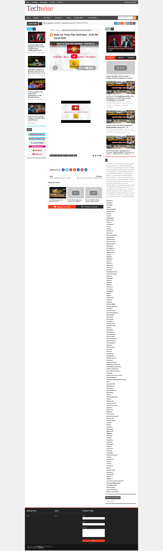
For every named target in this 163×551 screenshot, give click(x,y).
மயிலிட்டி (109, 457)
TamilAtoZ (39, 546)
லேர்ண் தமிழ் (110, 401)
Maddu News (110, 237)
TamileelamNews (111, 338)
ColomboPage (110, 334)
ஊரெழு (108, 424)
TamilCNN (109, 317)
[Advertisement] (102, 11)
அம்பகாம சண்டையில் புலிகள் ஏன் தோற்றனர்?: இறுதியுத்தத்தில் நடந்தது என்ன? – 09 (119, 126)
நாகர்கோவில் (110, 474)
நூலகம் (108, 394)
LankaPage (110, 332)
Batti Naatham (110, 243)
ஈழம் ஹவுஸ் (109, 388)
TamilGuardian (110, 310)
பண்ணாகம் (109, 448)
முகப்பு (27, 2)
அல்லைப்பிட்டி (110, 429)
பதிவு (108, 226)
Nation (108, 327)
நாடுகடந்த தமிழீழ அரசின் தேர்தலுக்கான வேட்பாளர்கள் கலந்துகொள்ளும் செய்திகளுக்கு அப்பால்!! (36, 47)
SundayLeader (111, 325)
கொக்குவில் (109, 444)
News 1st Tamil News (56, 155)
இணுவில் (109, 433)
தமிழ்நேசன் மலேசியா (112, 271)
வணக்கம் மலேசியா (111, 274)
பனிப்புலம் (109, 450)
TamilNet (109, 308)
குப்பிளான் (109, 442)
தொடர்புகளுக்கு (43, 2)
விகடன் (108, 293)
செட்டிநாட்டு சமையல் (111, 405)
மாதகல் (108, 463)
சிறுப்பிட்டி (109, 446)
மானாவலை (109, 465)
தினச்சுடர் (109, 263)
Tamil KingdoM (111, 209)
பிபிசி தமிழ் (109, 246)
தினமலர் (109, 284)
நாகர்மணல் (109, 472)
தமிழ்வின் (109, 203)
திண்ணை (109, 412)
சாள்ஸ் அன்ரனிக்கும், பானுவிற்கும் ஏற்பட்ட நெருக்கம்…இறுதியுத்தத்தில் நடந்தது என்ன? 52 (120, 152)
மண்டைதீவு (109, 459)
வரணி (108, 468)
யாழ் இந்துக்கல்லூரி (111, 485)
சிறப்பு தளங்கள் (110, 384)
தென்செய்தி (109, 297)
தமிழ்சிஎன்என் (110, 211)
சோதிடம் (109, 349)
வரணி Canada (110, 470)
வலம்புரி (108, 261)
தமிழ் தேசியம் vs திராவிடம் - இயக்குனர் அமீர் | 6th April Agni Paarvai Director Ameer (36, 71)
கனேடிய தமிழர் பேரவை (112, 368)
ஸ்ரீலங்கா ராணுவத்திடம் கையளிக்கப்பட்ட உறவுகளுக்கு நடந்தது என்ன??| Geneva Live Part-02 (65, 23)
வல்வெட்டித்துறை (111, 420)
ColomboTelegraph (112, 312)
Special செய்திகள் (111, 235)
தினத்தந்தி (109, 278)
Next (134, 42)
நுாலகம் (108, 399)
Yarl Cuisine (110, 414)
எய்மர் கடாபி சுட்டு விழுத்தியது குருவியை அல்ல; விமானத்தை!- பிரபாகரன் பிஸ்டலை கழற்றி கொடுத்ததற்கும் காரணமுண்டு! (120, 98)
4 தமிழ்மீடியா (110, 224)
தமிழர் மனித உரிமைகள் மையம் (114, 375)
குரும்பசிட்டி (109, 440)
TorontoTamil (110, 347)
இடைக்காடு (109, 431)
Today (57, 30)
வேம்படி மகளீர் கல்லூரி (112, 491)
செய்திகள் (36, 18)
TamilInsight (110, 315)
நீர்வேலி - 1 (109, 476)
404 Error (60, 2)
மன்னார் (108, 422)
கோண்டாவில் (110, 418)
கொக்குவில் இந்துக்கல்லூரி (113, 483)
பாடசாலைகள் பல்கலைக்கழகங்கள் (115, 481)
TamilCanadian (111, 340)
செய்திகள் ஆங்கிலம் (111, 306)
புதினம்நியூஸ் (110, 218)
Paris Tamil (110, 250)
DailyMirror (110, 321)
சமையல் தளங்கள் (111, 403)
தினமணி (109, 282)
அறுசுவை (109, 407)
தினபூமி (108, 280)
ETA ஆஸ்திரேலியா (111, 377)
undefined (42, 52)
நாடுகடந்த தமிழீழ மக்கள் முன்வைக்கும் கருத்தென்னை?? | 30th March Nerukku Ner (35, 94)
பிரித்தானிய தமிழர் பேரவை (113, 364)
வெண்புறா (109, 373)
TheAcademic (110, 336)
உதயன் (108, 254)
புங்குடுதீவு (109, 452)
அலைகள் (109, 300)
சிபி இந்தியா (109, 291)
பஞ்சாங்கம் (109, 360)
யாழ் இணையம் (110, 248)
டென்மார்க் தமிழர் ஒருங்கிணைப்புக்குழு (116, 379)
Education (47, 18)
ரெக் (108, 381)
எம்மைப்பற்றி (34, 2)
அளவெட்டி (109, 427)
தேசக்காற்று (109, 392)
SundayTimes (110, 323)
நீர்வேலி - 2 (109, 478)
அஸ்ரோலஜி (109, 353)
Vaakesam (109, 230)
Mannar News (110, 239)
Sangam (109, 345)
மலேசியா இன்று (110, 304)
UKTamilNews (110, 343)
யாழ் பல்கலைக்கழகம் (112, 489)
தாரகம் (108, 228)
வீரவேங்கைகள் (110, 386)
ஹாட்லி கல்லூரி (110, 487)
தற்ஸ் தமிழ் (109, 265)
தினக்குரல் (109, 259)
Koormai (109, 233)
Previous (107, 42)
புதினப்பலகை (110, 220)
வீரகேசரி (109, 256)
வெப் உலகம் (109, 267)
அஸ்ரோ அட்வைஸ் (111, 358)
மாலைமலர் (109, 287)
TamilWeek (109, 330)
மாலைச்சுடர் (109, 289)
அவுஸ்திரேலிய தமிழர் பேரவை (113, 366)
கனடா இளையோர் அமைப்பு (113, 371)
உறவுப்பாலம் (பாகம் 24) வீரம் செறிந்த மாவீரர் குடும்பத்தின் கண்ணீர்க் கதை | (36, 118)
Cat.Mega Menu (78, 18)
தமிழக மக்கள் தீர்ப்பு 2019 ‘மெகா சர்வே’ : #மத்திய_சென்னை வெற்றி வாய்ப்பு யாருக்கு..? (120, 77)
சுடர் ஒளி (109, 269)
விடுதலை (109, 302)
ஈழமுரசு (108, 222)
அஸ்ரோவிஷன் (110, 356)
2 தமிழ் (108, 213)
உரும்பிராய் (109, 435)
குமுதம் (108, 295)
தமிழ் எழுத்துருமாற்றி (111, 396)
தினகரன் (109, 276)
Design (69, 18)
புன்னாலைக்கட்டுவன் (112, 455)
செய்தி (108, 207)
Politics (65, 155)
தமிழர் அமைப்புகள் (111, 362)
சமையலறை (109, 409)
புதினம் (108, 215)
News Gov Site (111, 241)
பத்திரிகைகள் (110, 252)
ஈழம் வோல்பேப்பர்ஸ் (111, 390)
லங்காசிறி (109, 205)
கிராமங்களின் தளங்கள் (112, 416)
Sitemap (52, 2)
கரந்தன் (108, 437)
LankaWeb (109, 319)
